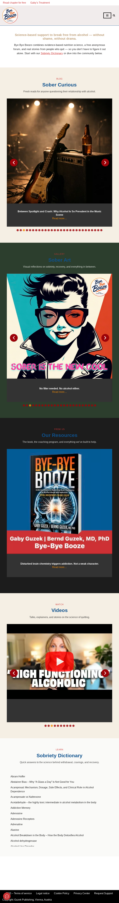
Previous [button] (14, 673)
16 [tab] (64, 230)
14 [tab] (58, 230)
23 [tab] (86, 230)
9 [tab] (42, 230)
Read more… (59, 218)
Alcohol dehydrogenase (24, 841)
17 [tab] (67, 230)
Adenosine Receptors (22, 819)
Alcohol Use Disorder (22, 846)
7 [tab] (36, 230)
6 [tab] (33, 230)
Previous (14, 162)
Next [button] (105, 673)
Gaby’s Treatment (40, 2)
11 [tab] (49, 230)
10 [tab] (45, 230)
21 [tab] (80, 230)
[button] (59, 662)
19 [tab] (73, 230)
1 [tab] (18, 230)
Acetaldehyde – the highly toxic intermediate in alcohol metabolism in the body (53, 802)
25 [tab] (92, 230)
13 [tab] (55, 230)
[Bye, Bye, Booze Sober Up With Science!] (10, 15)
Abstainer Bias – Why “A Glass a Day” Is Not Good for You (42, 782)
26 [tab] (95, 230)
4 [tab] (27, 230)
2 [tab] (21, 230)
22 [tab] (83, 230)
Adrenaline (17, 824)
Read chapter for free (14, 2)
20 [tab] (76, 230)
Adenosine (16, 813)
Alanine (15, 830)
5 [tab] (30, 230)
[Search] (114, 15)
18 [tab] (70, 230)
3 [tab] (24, 230)
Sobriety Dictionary (52, 53)
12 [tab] (52, 230)
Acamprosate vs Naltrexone (26, 797)
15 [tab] (61, 230)
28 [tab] (101, 230)
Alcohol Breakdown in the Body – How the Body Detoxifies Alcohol (47, 835)
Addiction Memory (20, 808)
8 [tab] (39, 230)
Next (105, 162)
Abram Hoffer (18, 776)
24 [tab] (89, 230)
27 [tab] (98, 230)
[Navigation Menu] (107, 15)
